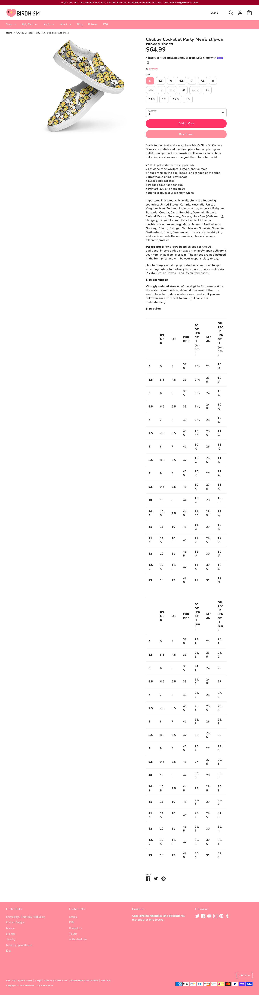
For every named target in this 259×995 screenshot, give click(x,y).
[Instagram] (215, 916)
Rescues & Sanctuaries (55, 980)
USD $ (214, 12)
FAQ (105, 24)
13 (188, 99)
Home (9, 32)
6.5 (181, 81)
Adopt (38, 980)
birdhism (153, 68)
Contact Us (75, 928)
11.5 (152, 99)
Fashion (10, 928)
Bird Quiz (105, 980)
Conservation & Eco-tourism (84, 980)
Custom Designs (15, 922)
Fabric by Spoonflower (19, 945)
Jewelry (10, 939)
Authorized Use (78, 939)
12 (164, 99)
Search (73, 916)
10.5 (195, 90)
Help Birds (28, 24)
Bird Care (11, 980)
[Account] (240, 12)
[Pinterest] (221, 916)
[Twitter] (197, 916)
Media (47, 24)
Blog (79, 24)
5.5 (160, 81)
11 (207, 90)
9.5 (172, 90)
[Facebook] (203, 916)
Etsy (8, 950)
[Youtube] (209, 916)
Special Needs (25, 980)
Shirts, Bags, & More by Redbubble (25, 916)
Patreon (92, 24)
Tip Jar (73, 933)
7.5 (202, 81)
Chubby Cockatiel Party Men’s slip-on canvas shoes (42, 32)
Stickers (10, 933)
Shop (9, 24)
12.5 (176, 99)
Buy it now (186, 134)
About (64, 24)
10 (183, 90)
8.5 (151, 90)
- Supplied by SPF (44, 985)
